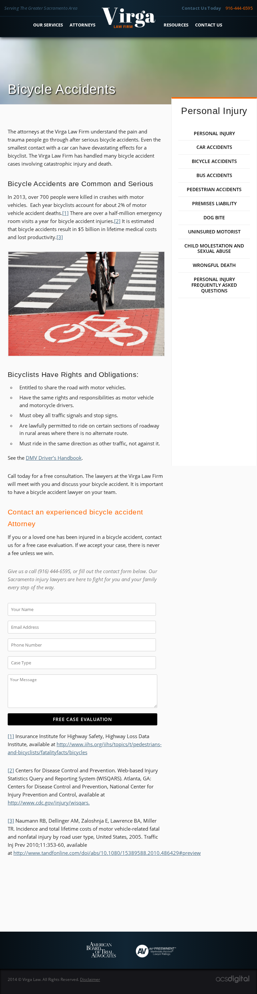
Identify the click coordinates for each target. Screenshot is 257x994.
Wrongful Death (214, 265)
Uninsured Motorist (214, 232)
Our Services (48, 25)
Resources (176, 25)
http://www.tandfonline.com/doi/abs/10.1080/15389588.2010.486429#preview (107, 852)
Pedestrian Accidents (214, 189)
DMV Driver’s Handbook (54, 457)
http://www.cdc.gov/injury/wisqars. (49, 802)
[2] (117, 221)
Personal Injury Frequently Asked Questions (214, 285)
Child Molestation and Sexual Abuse (214, 249)
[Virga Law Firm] (128, 26)
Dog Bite (214, 218)
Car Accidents (214, 147)
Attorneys (82, 25)
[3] (60, 237)
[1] (65, 213)
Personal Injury (214, 133)
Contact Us (208, 25)
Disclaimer (90, 979)
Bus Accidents (214, 175)
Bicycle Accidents (214, 161)
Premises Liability (214, 204)
